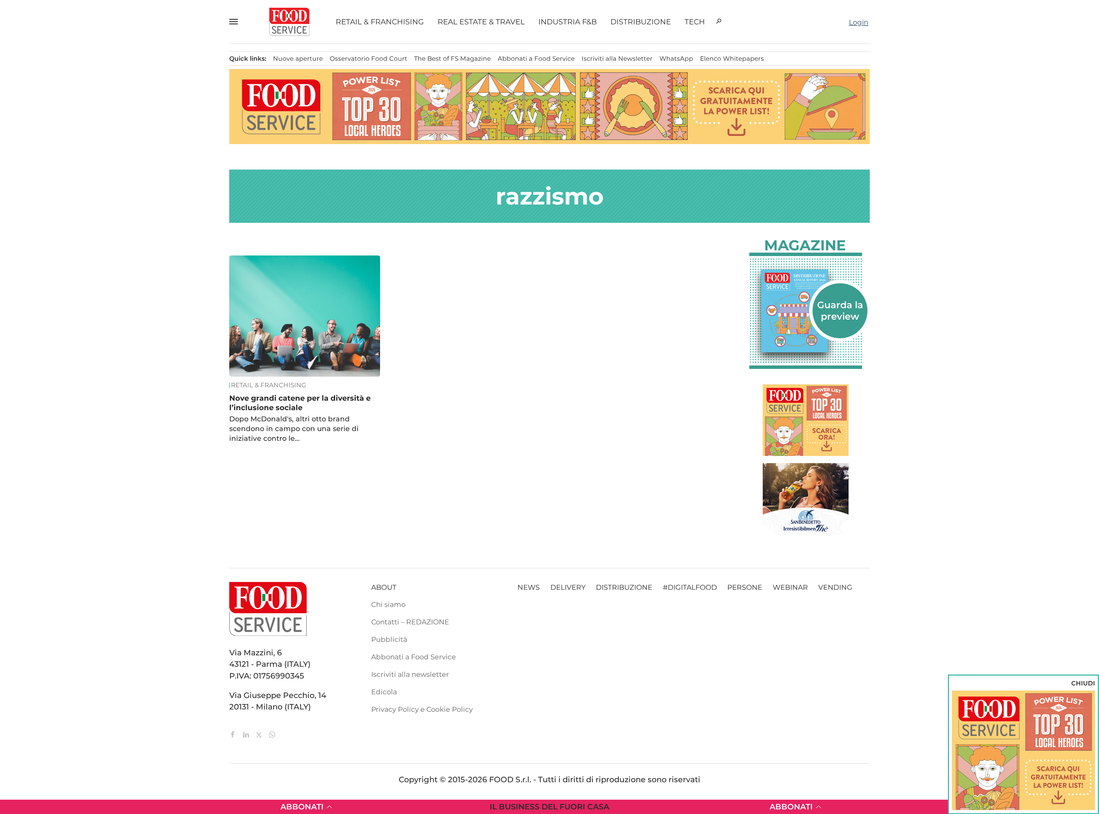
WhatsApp (676, 58)
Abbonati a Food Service (89, 266)
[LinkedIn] (247, 734)
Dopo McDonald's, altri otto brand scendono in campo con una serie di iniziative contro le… (294, 428)
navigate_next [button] (123, 150)
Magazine (805, 245)
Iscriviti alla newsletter (410, 674)
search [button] (718, 21)
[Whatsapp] (272, 734)
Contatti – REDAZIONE (85, 222)
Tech (695, 21)
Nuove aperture (298, 58)
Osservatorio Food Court (368, 58)
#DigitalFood (690, 587)
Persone (64, 106)
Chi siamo (64, 207)
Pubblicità (65, 251)
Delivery (65, 121)
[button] (236, 22)
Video (88, 165)
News (58, 62)
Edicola (60, 237)
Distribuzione (640, 21)
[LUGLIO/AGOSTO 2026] (805, 311)
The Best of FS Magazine (452, 58)
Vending (835, 587)
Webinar (790, 587)
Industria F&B (567, 21)
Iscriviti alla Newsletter (85, 281)
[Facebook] (233, 734)
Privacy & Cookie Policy (86, 296)
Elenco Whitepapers (732, 58)
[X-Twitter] (259, 734)
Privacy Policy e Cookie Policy (422, 709)
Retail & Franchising (380, 21)
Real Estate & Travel (481, 21)
